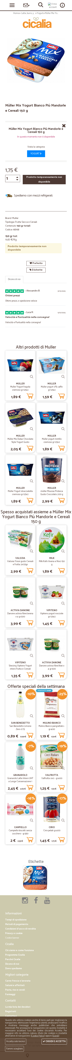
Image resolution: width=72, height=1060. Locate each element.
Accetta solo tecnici (15, 1041)
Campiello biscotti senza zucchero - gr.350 (20, 832)
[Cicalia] (36, 22)
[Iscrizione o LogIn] (53, 5)
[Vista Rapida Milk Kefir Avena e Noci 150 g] (63, 551)
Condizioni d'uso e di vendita (20, 929)
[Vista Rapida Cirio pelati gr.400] (63, 820)
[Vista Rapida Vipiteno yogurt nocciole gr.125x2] (63, 603)
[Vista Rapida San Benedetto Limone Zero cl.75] (31, 716)
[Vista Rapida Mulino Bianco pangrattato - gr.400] (63, 716)
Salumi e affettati (14, 985)
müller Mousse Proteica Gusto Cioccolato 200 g (51, 492)
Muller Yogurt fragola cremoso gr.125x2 (20, 388)
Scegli (56, 1036)
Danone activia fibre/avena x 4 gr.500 (20, 615)
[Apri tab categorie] (12, 5)
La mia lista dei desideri (17, 1007)
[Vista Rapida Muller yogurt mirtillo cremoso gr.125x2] (63, 429)
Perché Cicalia (12, 959)
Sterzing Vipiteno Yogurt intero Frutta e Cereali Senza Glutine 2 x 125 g (20, 669)
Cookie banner (12, 938)
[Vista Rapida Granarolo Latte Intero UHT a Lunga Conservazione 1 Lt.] (31, 768)
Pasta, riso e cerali (15, 990)
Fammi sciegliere (14, 1049)
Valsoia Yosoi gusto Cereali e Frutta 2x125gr (20, 563)
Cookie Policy (37, 1036)
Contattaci (11, 1016)
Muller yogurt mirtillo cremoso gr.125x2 (52, 440)
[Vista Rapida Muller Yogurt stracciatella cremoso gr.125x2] (31, 481)
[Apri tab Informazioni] (62, 5)
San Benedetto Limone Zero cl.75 (20, 727)
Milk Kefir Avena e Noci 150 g (52, 563)
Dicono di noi (14, 279)
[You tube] (47, 902)
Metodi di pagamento (16, 924)
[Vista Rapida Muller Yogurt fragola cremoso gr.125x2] (31, 376)
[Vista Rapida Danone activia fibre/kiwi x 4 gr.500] (63, 655)
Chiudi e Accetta (55, 1041)
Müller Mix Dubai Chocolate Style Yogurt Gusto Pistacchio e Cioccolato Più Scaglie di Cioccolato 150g (20, 443)
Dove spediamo (13, 968)
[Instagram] (25, 902)
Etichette (36, 270)
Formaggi (10, 994)
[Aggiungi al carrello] (29, 395)
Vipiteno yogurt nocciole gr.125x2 (51, 615)
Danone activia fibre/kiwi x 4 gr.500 (51, 667)
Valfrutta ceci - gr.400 (51, 778)
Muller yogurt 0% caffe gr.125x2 (52, 388)
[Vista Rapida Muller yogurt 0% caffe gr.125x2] (63, 376)
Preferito (37, 263)
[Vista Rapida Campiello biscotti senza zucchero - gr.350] (31, 820)
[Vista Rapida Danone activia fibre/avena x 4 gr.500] (31, 603)
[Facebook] (36, 902)
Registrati (10, 1011)
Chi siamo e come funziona (19, 950)
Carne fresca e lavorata (17, 981)
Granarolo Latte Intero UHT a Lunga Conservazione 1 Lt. (20, 781)
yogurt (35, 154)
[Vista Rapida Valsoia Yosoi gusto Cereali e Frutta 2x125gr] (31, 551)
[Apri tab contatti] (26, 5)
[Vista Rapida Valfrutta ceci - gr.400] (63, 768)
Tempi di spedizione (16, 920)
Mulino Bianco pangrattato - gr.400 (52, 727)
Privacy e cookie (14, 933)
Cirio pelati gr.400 (51, 830)
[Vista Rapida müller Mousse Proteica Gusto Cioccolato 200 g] (63, 481)
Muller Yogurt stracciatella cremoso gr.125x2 (20, 492)
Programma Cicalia (15, 955)
